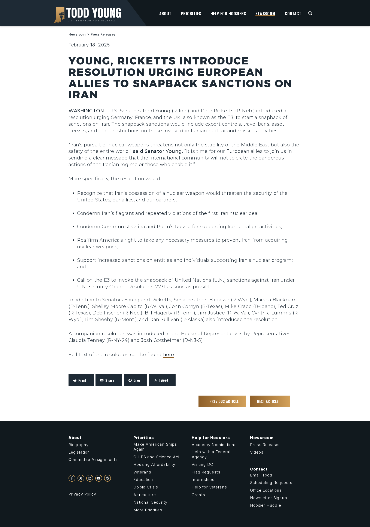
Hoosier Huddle (265, 505)
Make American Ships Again (155, 446)
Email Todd (261, 475)
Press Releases (103, 34)
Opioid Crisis (145, 487)
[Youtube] (98, 478)
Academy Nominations (214, 444)
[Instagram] (89, 478)
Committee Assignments (93, 459)
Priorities (143, 437)
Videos (256, 452)
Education (143, 479)
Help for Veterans (209, 487)
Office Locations (266, 490)
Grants (198, 495)
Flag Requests (206, 472)
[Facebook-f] (72, 478)
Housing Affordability (154, 464)
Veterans (142, 472)
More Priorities (147, 510)
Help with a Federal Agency (211, 454)
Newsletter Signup (268, 498)
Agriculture (144, 495)
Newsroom (77, 34)
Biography (79, 444)
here (168, 354)
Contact (259, 469)
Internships (203, 479)
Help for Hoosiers (211, 437)
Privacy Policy (82, 494)
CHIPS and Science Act (156, 457)
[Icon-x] (81, 478)
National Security (150, 502)
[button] (81, 380)
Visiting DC (202, 464)
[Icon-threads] (107, 478)
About (75, 437)
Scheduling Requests (271, 482)
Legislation (79, 452)
